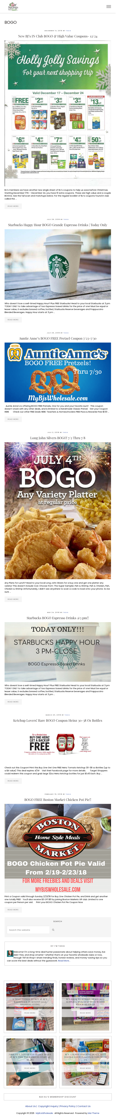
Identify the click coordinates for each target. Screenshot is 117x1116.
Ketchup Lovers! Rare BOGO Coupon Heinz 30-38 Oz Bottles (57, 720)
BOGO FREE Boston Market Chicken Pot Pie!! (57, 799)
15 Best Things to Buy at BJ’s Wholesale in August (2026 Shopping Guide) (30, 1002)
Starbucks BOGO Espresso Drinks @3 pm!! (58, 618)
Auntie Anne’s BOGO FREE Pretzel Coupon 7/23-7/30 (57, 338)
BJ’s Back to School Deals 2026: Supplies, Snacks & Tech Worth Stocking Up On (85, 1002)
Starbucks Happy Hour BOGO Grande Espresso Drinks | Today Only (57, 225)
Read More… (64, 960)
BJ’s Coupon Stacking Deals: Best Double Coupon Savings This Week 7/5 (85, 1057)
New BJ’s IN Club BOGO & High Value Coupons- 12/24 (57, 36)
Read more (15, 206)
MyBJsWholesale (44, 1113)
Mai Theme (93, 1113)
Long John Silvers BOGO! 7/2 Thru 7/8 (57, 438)
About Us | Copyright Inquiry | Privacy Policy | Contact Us (57, 1106)
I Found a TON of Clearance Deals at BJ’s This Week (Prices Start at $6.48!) (30, 1057)
